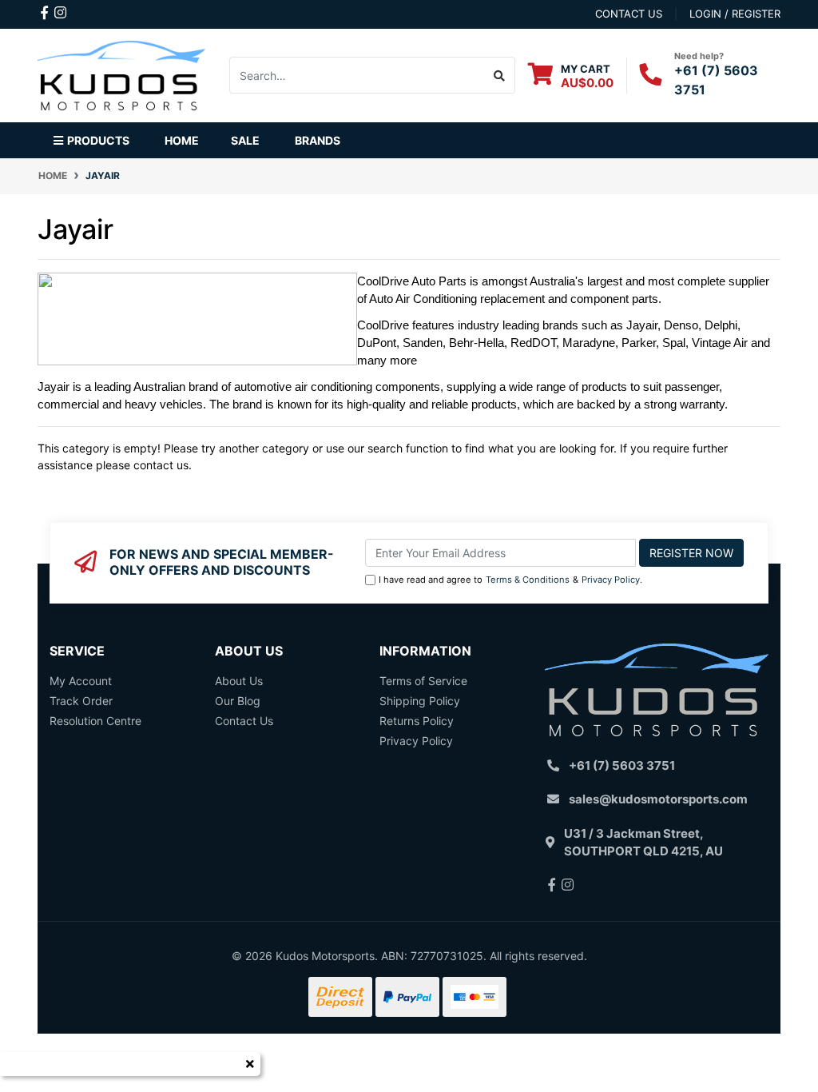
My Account (81, 680)
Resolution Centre (95, 720)
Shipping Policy (419, 700)
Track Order (81, 700)
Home (182, 140)
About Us (239, 680)
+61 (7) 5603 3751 (622, 765)
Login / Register (734, 13)
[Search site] (499, 75)
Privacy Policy (611, 579)
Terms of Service (423, 680)
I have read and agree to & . (510, 579)
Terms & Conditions (528, 579)
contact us (628, 13)
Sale (245, 140)
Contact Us (244, 720)
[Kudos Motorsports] (121, 74)
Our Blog (237, 700)
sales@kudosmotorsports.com (658, 799)
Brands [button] (317, 140)
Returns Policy (416, 720)
